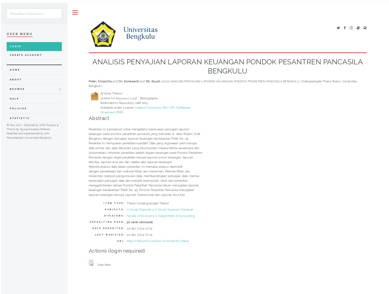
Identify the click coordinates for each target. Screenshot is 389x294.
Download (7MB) (111, 112)
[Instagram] (351, 28)
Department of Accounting (176, 216)
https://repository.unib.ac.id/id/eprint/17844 (158, 241)
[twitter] (338, 28)
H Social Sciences (139, 209)
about (16, 79)
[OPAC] (358, 28)
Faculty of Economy (141, 216)
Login (15, 46)
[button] (91, 263)
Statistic (20, 118)
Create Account (26, 55)
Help (14, 99)
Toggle (75, 12)
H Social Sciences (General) (174, 209)
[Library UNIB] (365, 28)
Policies (18, 108)
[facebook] (345, 28)
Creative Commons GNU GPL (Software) (162, 107)
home (15, 70)
